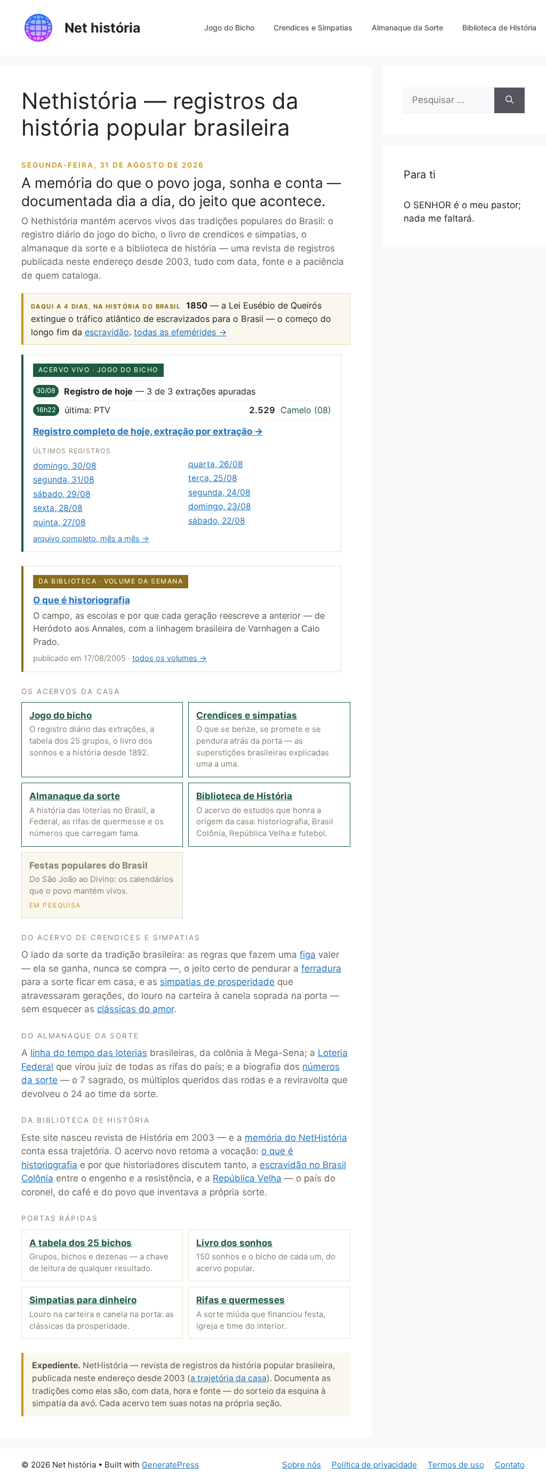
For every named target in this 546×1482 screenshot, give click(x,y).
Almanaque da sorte (74, 796)
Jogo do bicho (60, 715)
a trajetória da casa (228, 1378)
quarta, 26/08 (215, 464)
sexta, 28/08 (58, 508)
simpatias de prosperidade (217, 981)
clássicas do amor (135, 1009)
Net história (103, 28)
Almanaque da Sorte (407, 27)
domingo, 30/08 (65, 466)
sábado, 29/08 (62, 494)
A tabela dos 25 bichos (80, 1242)
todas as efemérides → (180, 332)
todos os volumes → (169, 658)
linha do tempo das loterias (88, 1052)
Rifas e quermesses (240, 1300)
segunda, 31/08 (63, 480)
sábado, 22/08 (216, 521)
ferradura (321, 968)
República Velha (247, 1178)
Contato (510, 1465)
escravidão (107, 332)
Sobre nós (301, 1465)
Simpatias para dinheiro (82, 1300)
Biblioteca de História (499, 27)
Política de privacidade (374, 1465)
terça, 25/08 (212, 478)
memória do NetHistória (296, 1137)
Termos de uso (456, 1465)
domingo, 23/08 (219, 506)
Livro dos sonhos (234, 1242)
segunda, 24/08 (219, 492)
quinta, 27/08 (59, 522)
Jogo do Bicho (229, 27)
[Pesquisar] (509, 100)
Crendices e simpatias (246, 715)
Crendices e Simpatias (313, 27)
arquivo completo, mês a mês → (91, 538)
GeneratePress (170, 1465)
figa (308, 954)
